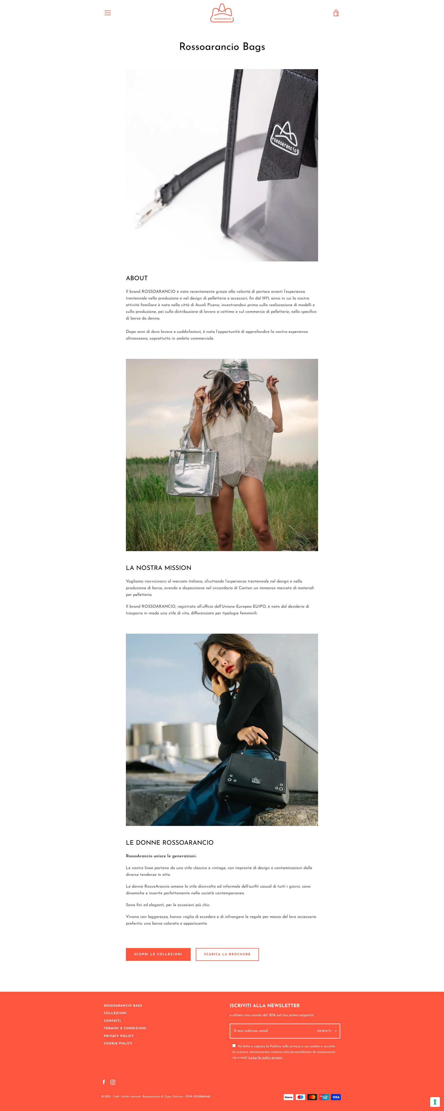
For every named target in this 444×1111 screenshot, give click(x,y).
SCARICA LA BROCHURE (227, 954)
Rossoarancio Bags (123, 1005)
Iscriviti (324, 1031)
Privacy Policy (119, 1036)
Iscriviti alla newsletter (265, 1006)
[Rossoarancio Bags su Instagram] (112, 1082)
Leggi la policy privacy (265, 1057)
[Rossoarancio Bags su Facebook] (103, 1082)
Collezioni (115, 1013)
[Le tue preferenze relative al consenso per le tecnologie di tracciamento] (435, 1102)
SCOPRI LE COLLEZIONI (158, 954)
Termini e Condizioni (125, 1028)
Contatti (112, 1021)
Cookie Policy (118, 1043)
